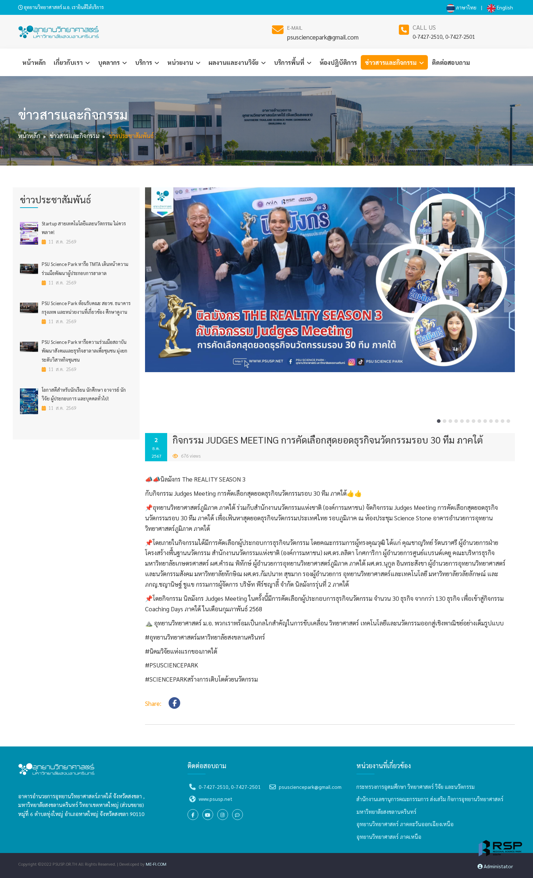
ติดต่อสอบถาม (451, 62)
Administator (498, 866)
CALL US (424, 27)
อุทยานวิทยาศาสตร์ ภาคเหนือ (388, 836)
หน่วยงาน (181, 62)
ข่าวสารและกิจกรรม (391, 62)
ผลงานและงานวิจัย (234, 62)
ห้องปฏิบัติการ (338, 62)
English (504, 7)
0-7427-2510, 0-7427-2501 (444, 36)
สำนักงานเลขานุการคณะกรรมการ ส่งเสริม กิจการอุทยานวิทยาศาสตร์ (429, 799)
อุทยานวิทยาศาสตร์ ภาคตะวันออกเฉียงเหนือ (405, 824)
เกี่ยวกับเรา (69, 62)
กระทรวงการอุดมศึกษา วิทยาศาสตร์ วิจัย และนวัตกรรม (415, 786)
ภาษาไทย (465, 7)
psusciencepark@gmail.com (323, 37)
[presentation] (150, 303)
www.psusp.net (215, 798)
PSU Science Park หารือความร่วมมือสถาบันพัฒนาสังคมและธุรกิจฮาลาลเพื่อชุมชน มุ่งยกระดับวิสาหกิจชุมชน (84, 351)
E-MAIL (294, 27)
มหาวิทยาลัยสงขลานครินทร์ (386, 811)
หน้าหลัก (34, 62)
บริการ (144, 62)
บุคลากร (109, 62)
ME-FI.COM (156, 864)
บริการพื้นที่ (290, 62)
